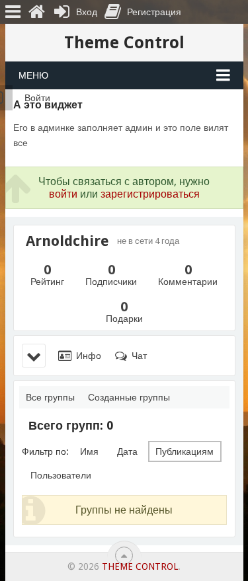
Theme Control (124, 42)
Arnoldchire (67, 241)
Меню (33, 75)
